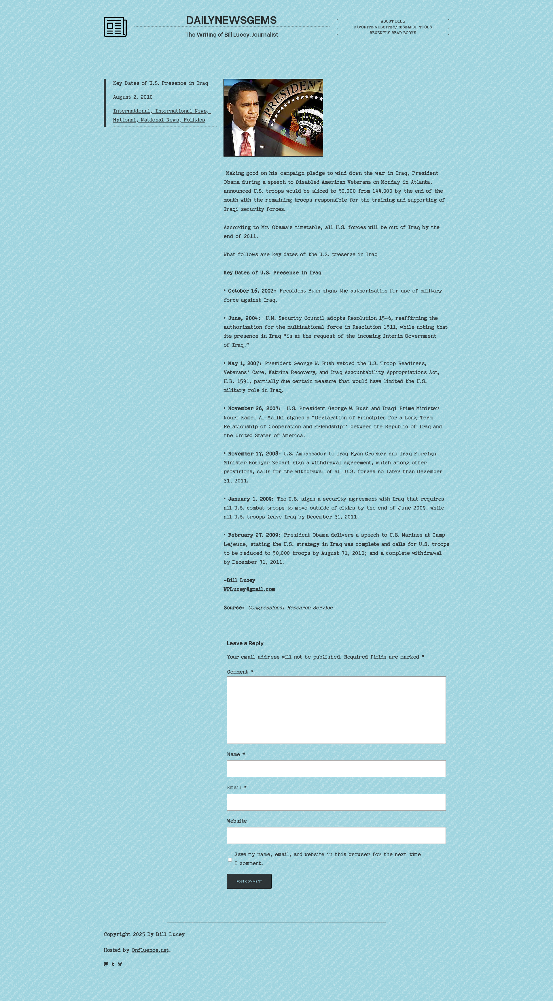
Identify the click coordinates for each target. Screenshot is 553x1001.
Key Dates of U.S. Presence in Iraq (161, 83)
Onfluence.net (150, 950)
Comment (240, 671)
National (124, 119)
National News (159, 119)
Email (237, 787)
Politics (194, 119)
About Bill (393, 21)
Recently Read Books (393, 33)
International (131, 110)
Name (236, 754)
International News (180, 110)
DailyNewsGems (231, 19)
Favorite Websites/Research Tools (393, 27)
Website (237, 821)
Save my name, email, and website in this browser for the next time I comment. (327, 859)
